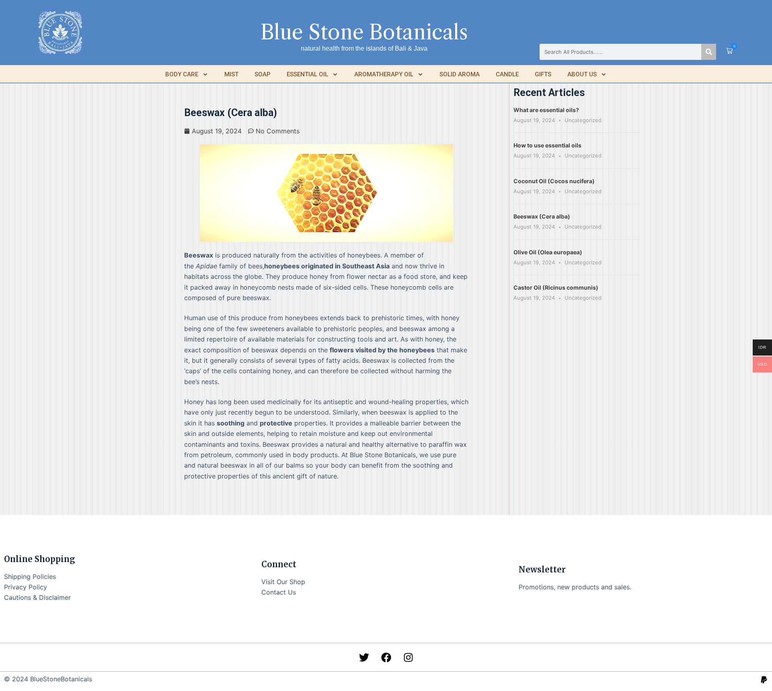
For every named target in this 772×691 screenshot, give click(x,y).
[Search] (708, 52)
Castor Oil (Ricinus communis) (555, 287)
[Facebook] (386, 657)
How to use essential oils (547, 145)
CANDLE (507, 74)
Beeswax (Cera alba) (541, 216)
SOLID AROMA (459, 74)
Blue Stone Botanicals (364, 32)
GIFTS (543, 74)
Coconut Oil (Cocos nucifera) (554, 181)
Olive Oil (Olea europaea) (547, 252)
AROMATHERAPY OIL (383, 74)
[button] (729, 51)
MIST (231, 74)
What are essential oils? (546, 109)
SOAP (263, 74)
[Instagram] (408, 657)
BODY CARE (181, 74)
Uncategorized (583, 120)
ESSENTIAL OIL (307, 74)
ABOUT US (582, 74)
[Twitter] (364, 657)
